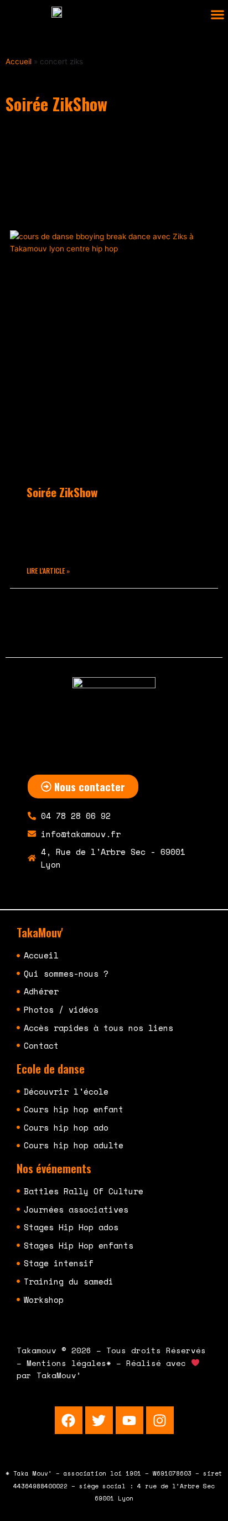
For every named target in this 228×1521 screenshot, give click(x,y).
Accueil (19, 61)
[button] (217, 14)
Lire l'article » (48, 570)
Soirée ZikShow (62, 492)
